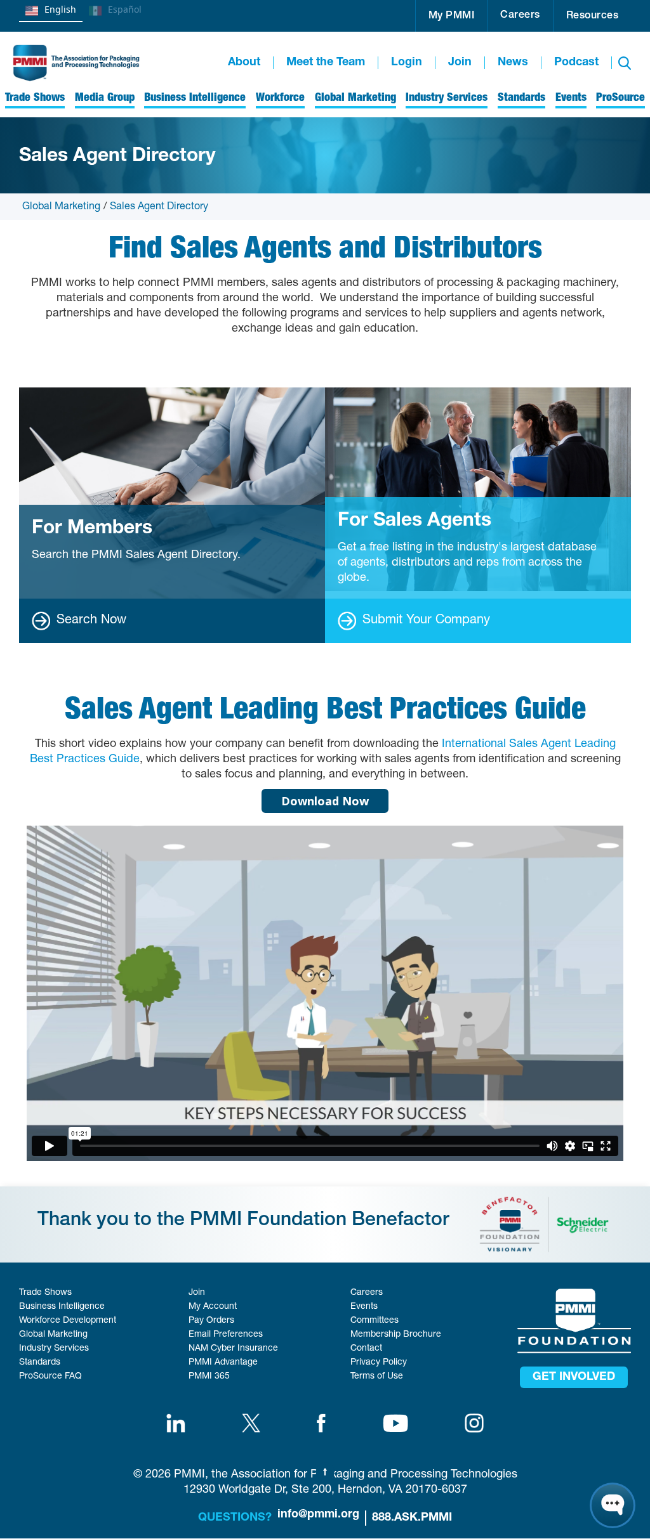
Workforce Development (67, 1320)
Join (460, 62)
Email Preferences (226, 1334)
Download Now (325, 800)
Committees (374, 1320)
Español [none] (125, 9)
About (244, 62)
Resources (592, 16)
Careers (520, 16)
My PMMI (451, 16)
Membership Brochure (395, 1334)
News (513, 62)
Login (406, 62)
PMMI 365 (209, 1376)
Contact (366, 1348)
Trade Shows (45, 1293)
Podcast (576, 62)
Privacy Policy (378, 1362)
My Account (213, 1306)
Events (364, 1306)
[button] (451, 15)
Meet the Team (325, 62)
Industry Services (54, 1348)
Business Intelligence (62, 1306)
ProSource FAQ (50, 1376)
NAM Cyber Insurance (233, 1348)
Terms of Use (376, 1376)
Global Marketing (61, 207)
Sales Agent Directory (159, 207)
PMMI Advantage (223, 1362)
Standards (39, 1362)
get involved (574, 1377)
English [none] (60, 9)
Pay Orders (211, 1320)
